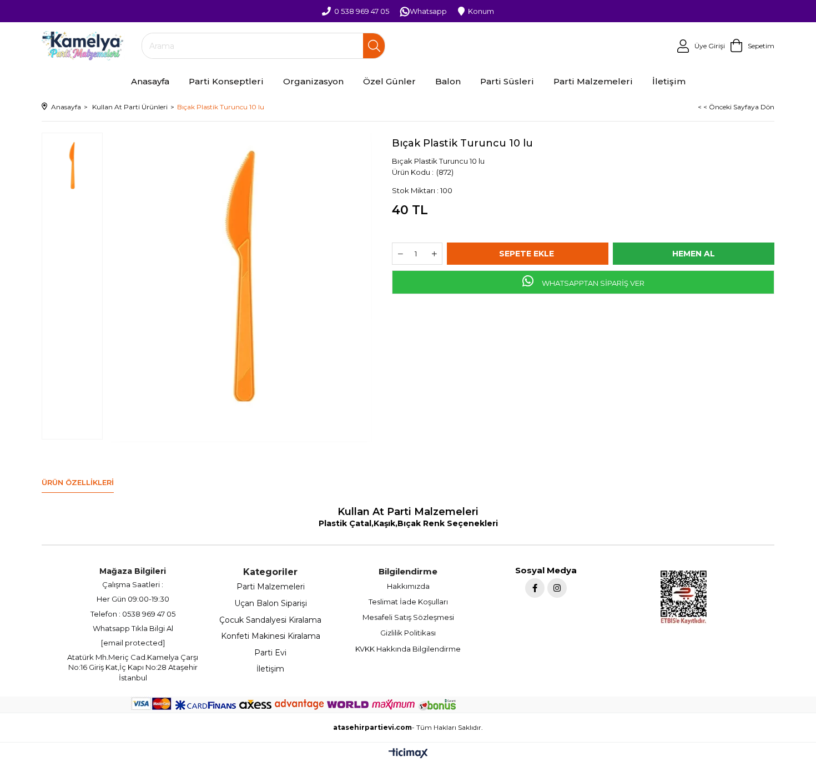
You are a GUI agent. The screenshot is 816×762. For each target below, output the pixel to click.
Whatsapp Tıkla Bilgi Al (133, 628)
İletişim (270, 669)
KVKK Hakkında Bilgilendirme (408, 648)
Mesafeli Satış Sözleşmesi (408, 617)
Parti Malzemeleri (270, 587)
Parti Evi (270, 653)
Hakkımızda (408, 586)
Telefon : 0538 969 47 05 (132, 613)
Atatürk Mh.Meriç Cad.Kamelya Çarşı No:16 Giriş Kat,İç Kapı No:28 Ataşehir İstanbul (132, 667)
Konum (481, 11)
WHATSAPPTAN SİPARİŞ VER (592, 283)
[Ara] (374, 45)
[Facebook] (535, 588)
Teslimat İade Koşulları (408, 601)
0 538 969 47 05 (361, 11)
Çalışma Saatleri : (132, 584)
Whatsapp (428, 11)
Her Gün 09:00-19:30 (133, 598)
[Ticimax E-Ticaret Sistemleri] (408, 754)
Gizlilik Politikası (408, 632)
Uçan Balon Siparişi (270, 603)
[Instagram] (557, 588)
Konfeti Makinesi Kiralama (270, 636)
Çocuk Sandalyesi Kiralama (270, 620)
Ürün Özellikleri (78, 482)
